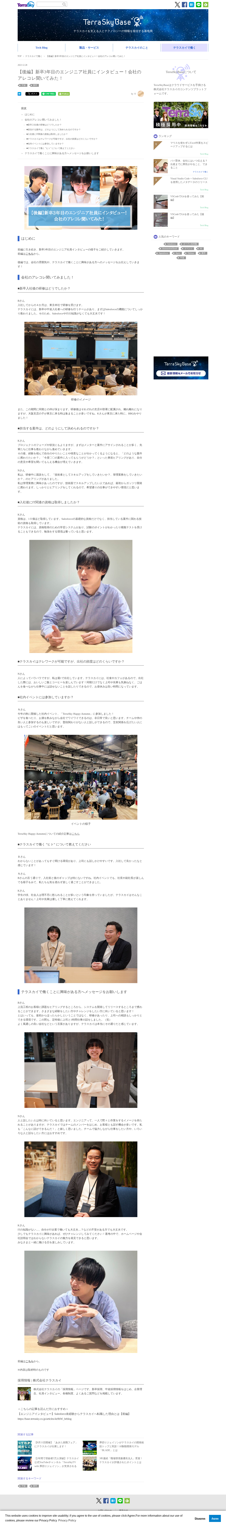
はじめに (30, 114)
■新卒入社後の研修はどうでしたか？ (44, 125)
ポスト (34, 93)
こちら (76, 833)
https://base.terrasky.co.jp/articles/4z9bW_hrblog (45, 1418)
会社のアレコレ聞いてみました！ (43, 119)
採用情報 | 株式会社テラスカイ (39, 1380)
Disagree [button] (200, 1518)
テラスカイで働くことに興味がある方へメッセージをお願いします (62, 153)
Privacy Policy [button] (67, 1520)
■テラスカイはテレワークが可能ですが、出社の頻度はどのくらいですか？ (62, 139)
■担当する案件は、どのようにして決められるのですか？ (53, 129)
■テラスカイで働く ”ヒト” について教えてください (50, 148)
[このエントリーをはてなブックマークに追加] (19, 93)
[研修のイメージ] (80, 358)
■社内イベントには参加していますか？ (45, 143)
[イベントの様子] (80, 777)
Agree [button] (215, 1518)
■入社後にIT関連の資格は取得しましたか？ (47, 134)
